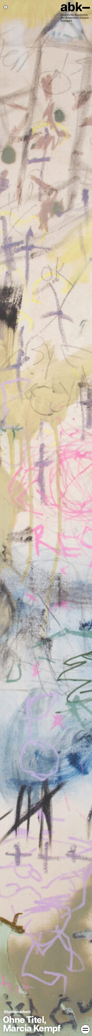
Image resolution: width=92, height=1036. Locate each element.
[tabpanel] (46, 518)
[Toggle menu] (85, 1029)
